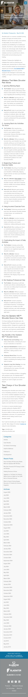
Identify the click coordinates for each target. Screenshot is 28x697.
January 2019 (7, 647)
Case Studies (7, 443)
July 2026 (6, 495)
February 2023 (7, 614)
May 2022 (6, 620)
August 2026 (7, 492)
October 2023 (7, 593)
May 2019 (6, 644)
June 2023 (6, 605)
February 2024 (7, 581)
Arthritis (6, 440)
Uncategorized (7, 455)
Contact (14, 691)
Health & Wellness (8, 449)
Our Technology (10, 688)
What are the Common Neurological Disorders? (14, 655)
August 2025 (7, 528)
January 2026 (7, 513)
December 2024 (8, 552)
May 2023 (6, 608)
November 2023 (8, 590)
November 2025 (8, 519)
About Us (19, 688)
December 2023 (8, 587)
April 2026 (6, 504)
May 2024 (6, 572)
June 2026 (6, 498)
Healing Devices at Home (10, 471)
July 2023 (6, 602)
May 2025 (6, 537)
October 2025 (7, 522)
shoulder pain (9, 429)
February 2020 (7, 626)
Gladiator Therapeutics (10, 33)
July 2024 (6, 567)
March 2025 (7, 543)
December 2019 (8, 632)
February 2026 (7, 510)
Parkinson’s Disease (17, 686)
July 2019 (6, 641)
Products (7, 686)
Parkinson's (7, 452)
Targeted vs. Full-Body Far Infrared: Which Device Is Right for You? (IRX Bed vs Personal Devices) (13, 476)
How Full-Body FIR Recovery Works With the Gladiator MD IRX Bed (13, 463)
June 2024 (6, 570)
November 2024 (8, 555)
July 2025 (6, 531)
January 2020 (7, 629)
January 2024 (7, 584)
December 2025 (8, 516)
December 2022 (8, 617)
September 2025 (8, 525)
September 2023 (8, 596)
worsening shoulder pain (8, 431)
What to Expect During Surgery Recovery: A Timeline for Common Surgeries (12, 483)
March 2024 (7, 578)
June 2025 (6, 534)
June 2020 (6, 623)
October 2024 (7, 558)
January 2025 (7, 549)
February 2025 (7, 546)
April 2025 (6, 540)
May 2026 (6, 501)
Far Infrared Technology (10, 446)
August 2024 (7, 564)
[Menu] (25, 2)
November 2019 (8, 635)
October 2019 (7, 638)
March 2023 (7, 611)
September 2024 (8, 561)
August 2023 (7, 599)
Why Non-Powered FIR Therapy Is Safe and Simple (14, 468)
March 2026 (7, 507)
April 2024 (6, 575)
